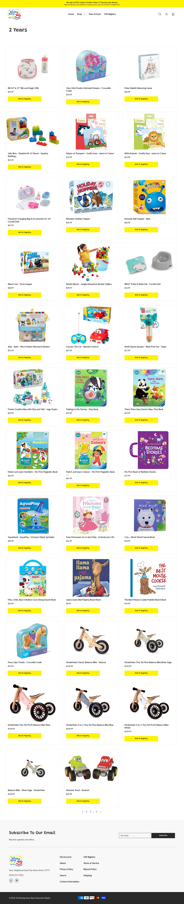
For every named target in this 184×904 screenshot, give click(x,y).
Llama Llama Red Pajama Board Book (83, 599)
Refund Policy (90, 869)
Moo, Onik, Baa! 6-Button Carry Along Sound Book (32, 599)
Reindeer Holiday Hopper (78, 218)
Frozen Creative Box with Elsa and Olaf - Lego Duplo (32, 409)
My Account (65, 857)
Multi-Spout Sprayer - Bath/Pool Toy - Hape (145, 346)
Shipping (88, 875)
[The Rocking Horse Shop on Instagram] (17, 881)
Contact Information (69, 881)
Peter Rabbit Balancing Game (138, 88)
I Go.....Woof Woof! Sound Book (139, 537)
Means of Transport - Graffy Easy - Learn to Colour (90, 153)
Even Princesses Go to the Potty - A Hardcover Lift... (90, 537)
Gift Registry (110, 14)
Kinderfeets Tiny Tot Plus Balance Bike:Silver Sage (147, 662)
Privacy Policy (66, 869)
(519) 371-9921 (16, 875)
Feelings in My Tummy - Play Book (82, 409)
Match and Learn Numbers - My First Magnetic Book (33, 471)
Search (63, 875)
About (63, 863)
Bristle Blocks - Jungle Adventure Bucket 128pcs (89, 284)
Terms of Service (91, 863)
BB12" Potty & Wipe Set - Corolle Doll (142, 284)
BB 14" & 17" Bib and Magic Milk (23, 88)
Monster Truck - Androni (77, 790)
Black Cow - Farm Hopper (20, 284)
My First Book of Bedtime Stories (140, 471)
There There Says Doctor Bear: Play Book (143, 409)
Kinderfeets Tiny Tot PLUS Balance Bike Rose (29, 724)
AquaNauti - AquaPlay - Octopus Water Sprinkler (31, 537)
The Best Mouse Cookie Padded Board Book (145, 599)
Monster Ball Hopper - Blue (137, 218)
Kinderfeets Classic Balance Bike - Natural (86, 662)
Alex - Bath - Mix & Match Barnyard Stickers (29, 346)
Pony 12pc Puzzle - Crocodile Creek (25, 662)
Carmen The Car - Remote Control (82, 346)
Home (71, 14)
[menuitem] (71, 14)
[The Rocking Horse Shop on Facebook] (11, 881)
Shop (79, 14)
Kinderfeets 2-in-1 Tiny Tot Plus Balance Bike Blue (89, 724)
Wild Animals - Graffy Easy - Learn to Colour (145, 153)
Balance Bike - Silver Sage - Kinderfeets (26, 790)
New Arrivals (95, 14)
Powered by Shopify (43, 898)
